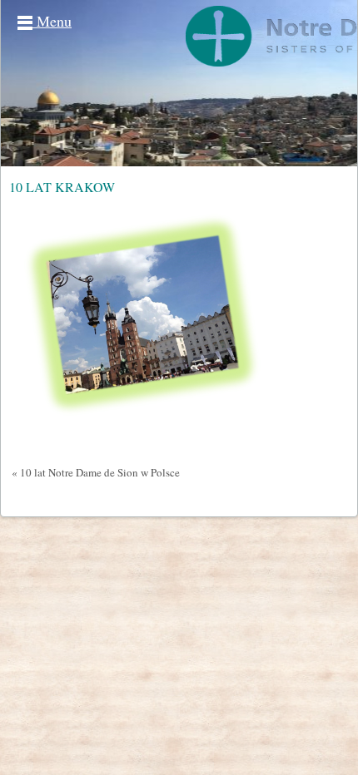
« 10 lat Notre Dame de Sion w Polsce (96, 472)
